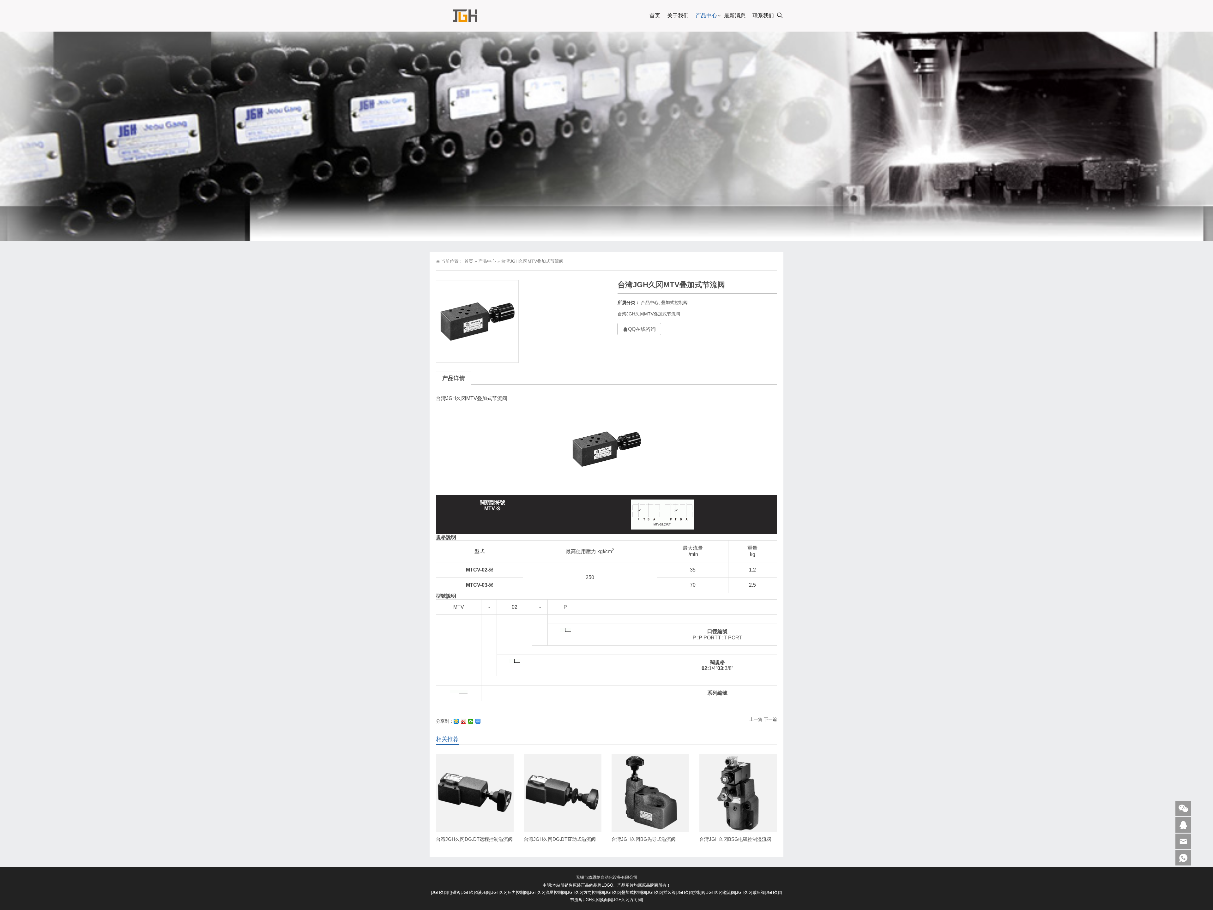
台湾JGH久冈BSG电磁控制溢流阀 (735, 839)
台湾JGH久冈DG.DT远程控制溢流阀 (474, 839)
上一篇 (756, 719)
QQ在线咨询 (642, 329)
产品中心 (706, 16)
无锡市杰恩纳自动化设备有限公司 (606, 877)
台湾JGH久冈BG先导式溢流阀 (644, 839)
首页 (654, 16)
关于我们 (678, 16)
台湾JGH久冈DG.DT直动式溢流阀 (560, 839)
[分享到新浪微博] (463, 721)
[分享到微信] (471, 721)
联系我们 (763, 16)
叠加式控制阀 (674, 302)
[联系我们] (1183, 825)
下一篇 (770, 719)
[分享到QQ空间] (456, 721)
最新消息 (734, 16)
